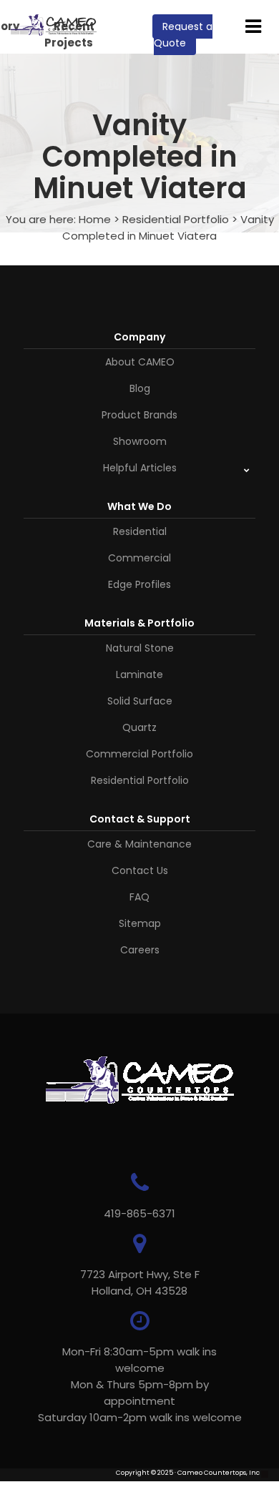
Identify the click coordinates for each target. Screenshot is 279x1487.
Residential (140, 531)
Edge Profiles (139, 584)
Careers (140, 950)
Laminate (139, 674)
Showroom (140, 441)
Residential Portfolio (175, 219)
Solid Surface (139, 701)
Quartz (139, 727)
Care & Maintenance (139, 844)
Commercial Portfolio (139, 754)
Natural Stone (140, 648)
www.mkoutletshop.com (51, 1482)
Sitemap (140, 923)
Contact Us (140, 870)
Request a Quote (183, 34)
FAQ (139, 897)
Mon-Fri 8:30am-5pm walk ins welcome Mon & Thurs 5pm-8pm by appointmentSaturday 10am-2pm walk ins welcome (140, 1384)
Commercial (139, 558)
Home (95, 219)
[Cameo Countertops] (54, 27)
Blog (139, 388)
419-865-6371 (139, 1213)
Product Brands (139, 415)
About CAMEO (140, 362)
